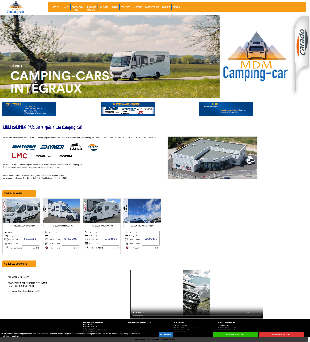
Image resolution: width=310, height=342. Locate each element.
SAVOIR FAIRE (177, 7)
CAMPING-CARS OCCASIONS (90, 8)
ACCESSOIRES (137, 7)
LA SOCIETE (65, 7)
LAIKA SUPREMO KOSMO (90, 326)
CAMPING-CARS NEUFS (77, 8)
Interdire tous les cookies (281, 335)
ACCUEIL (56, 7)
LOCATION (115, 7)
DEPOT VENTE (125, 7)
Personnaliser (166, 334)
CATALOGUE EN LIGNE (152, 7)
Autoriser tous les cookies (235, 335)
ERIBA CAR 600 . (87, 324)
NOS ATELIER (166, 7)
